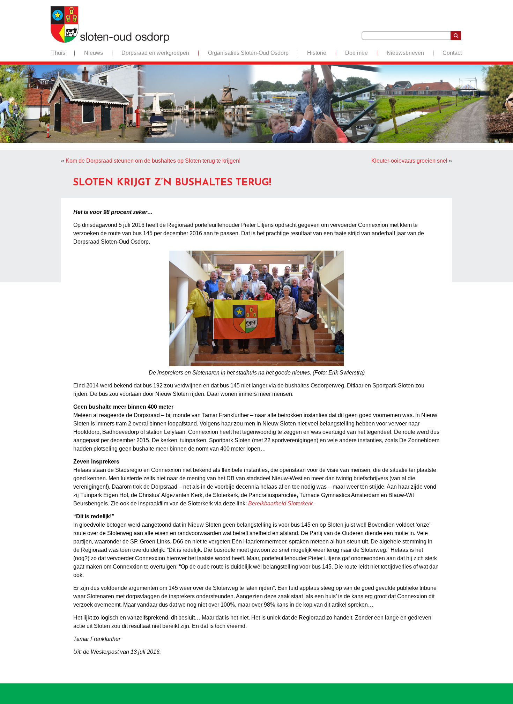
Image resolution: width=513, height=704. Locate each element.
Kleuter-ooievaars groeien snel (409, 161)
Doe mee (356, 53)
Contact (452, 53)
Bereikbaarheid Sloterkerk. (281, 503)
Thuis (58, 53)
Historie (316, 53)
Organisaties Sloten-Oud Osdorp (248, 53)
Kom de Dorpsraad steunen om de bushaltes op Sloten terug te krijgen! (153, 161)
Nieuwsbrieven (405, 53)
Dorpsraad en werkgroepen (155, 53)
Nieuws (93, 53)
